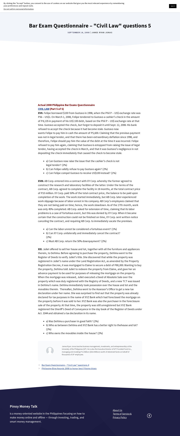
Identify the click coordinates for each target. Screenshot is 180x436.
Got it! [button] (173, 6)
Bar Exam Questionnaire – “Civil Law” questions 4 (65, 365)
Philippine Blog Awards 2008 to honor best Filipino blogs (69, 368)
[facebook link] (149, 416)
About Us (117, 410)
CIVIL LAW (43, 109)
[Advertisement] (90, 78)
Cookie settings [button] (160, 6)
